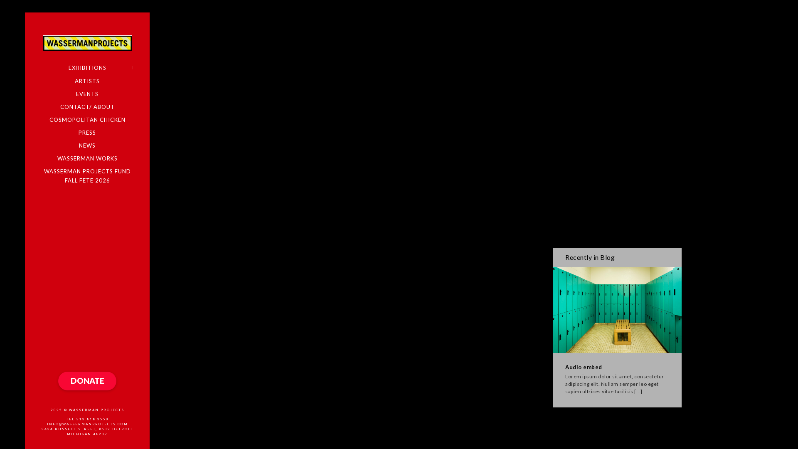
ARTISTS (87, 81)
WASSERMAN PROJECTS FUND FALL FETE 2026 (87, 175)
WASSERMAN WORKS (87, 158)
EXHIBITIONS (87, 67)
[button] (87, 381)
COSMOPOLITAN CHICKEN (87, 119)
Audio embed (583, 367)
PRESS (87, 132)
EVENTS (87, 94)
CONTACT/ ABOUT (87, 107)
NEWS (87, 145)
